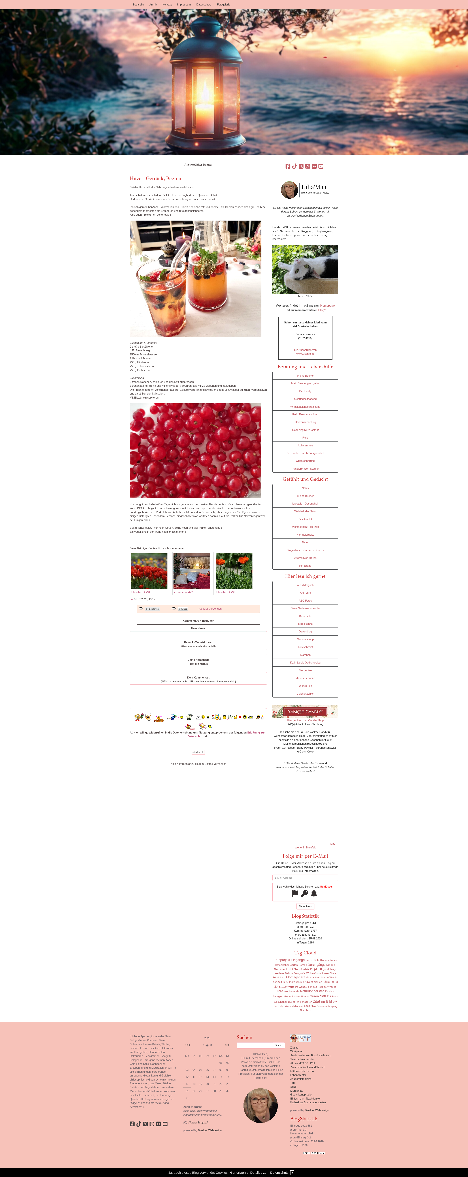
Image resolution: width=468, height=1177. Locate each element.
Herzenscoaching (305, 422)
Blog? (322, 310)
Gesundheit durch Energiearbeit (305, 453)
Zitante (294, 1047)
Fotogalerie (223, 4)
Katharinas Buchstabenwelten (308, 1102)
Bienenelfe (305, 616)
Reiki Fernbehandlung (305, 414)
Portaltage (305, 565)
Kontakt (167, 4)
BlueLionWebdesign (210, 1130)
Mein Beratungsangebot (305, 383)
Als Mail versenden (210, 608)
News (305, 488)
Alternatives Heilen (305, 557)
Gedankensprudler (301, 1094)
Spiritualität (305, 519)
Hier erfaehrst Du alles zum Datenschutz (258, 1172)
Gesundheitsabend (305, 398)
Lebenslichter (298, 1074)
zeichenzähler (305, 693)
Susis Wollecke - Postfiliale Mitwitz (311, 1055)
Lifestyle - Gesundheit (305, 503)
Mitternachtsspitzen (302, 1071)
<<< (187, 1045)
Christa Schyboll (197, 1122)
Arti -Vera (305, 592)
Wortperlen (305, 685)
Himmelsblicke (305, 534)
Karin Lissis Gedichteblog (305, 662)
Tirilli (292, 1082)
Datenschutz (204, 4)
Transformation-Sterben (305, 468)
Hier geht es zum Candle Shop (305, 720)
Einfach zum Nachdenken (305, 1098)
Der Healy (305, 391)
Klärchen (305, 654)
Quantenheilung (305, 460)
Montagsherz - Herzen (305, 526)
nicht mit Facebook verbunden (141, 608)
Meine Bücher (305, 375)
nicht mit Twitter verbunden (174, 608)
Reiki (305, 437)
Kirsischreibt (305, 647)
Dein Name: (198, 628)
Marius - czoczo (305, 678)
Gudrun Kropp (305, 639)
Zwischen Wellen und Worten (307, 1067)
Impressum (184, 4)
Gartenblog (305, 631)
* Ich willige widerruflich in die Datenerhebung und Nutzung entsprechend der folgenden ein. (199, 734)
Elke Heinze (305, 623)
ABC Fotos (305, 600)
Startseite (138, 4)
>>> (227, 1045)
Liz (131, 599)
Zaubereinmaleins (301, 1078)
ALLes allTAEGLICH (302, 1063)
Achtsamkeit (305, 445)
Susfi (293, 1086)
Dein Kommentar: (198, 679)
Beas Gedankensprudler (305, 608)
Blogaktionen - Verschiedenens (305, 550)
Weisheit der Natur (305, 511)
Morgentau (305, 670)
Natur (305, 542)
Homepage (327, 305)
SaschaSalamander (302, 1059)
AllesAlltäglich (305, 585)
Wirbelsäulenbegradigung (305, 406)
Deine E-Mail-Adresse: (198, 643)
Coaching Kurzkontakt (305, 429)
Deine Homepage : (198, 661)
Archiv (153, 4)
